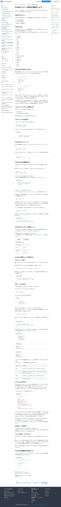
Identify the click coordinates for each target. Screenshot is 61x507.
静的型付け (4, 18)
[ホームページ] (16, 4)
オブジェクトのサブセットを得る (7, 90)
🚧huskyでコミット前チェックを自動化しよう (7, 49)
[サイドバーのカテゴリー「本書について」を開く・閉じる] (13, 6)
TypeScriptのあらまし (5, 7)
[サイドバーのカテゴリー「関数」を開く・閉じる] (13, 56)
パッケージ (4, 79)
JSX (2, 61)
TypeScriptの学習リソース (6, 110)
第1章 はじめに (7, 491)
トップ (2, 4)
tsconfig (3, 75)
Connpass (47, 492)
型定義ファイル (4, 77)
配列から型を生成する (6, 105)
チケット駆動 (33, 495)
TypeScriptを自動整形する (55, 15)
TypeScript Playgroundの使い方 (7, 112)
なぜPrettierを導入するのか (55, 8)
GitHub (38, 1)
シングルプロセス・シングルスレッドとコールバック (7, 69)
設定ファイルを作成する (55, 24)
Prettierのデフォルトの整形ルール (55, 18)
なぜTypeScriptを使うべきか (7, 16)
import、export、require (6, 67)
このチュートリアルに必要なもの (55, 10)
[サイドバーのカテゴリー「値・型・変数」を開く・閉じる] (13, 53)
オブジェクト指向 (5, 60)
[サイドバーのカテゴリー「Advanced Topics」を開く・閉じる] (13, 81)
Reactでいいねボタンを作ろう (7, 31)
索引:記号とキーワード (5, 108)
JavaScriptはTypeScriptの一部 (7, 11)
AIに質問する (46, 1)
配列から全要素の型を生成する (7, 107)
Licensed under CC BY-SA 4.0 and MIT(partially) (37, 504)
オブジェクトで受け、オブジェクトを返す (7, 92)
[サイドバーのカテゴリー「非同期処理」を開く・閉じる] (13, 58)
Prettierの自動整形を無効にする (55, 33)
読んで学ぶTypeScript (5, 51)
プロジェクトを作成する (54, 12)
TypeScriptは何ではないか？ (7, 24)
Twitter (46, 495)
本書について (3, 6)
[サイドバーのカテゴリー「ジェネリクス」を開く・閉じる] (13, 74)
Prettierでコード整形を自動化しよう (7, 43)
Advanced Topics (5, 81)
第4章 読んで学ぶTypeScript (9, 495)
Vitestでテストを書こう (6, 37)
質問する (16, 471)
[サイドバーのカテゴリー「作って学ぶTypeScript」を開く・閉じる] (13, 26)
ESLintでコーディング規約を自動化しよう (7, 46)
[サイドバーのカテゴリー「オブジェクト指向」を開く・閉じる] (13, 60)
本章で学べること (53, 5)
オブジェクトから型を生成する (7, 97)
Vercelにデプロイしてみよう (7, 36)
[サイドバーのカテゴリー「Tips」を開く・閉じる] (13, 83)
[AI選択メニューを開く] (50, 1)
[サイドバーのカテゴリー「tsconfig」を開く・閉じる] (13, 75)
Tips (2, 82)
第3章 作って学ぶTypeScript (9, 494)
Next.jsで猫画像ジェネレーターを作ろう (7, 34)
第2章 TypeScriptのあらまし (9, 492)
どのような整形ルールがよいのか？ (55, 31)
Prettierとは (53, 6)
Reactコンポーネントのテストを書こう (7, 40)
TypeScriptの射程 (5, 22)
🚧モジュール (4, 65)
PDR (32, 502)
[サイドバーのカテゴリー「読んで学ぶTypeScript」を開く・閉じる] (13, 51)
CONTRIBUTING (34, 492)
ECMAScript (4, 20)
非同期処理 (4, 58)
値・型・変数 (4, 52)
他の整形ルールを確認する (55, 28)
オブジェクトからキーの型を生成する (7, 100)
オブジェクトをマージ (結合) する (7, 87)
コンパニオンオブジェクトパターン (7, 95)
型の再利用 (4, 72)
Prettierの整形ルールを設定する (55, 21)
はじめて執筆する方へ (35, 494)
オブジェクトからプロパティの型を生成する (7, 103)
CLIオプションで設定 (55, 22)
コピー (47, 76)
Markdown (33, 500)
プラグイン (28, 418)
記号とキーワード (21, 491)
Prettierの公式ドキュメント (39, 234)
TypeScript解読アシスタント (23, 492)
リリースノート (7, 499)
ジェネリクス (4, 73)
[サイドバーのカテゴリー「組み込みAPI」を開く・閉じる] (13, 63)
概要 (32, 491)
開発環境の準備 (4, 27)
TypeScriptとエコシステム (6, 15)
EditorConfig (21, 384)
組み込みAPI (4, 63)
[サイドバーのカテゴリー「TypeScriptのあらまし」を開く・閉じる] (13, 8)
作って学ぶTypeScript (5, 26)
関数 (2, 56)
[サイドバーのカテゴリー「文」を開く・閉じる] (13, 54)
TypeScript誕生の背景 (6, 13)
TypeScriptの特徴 (5, 9)
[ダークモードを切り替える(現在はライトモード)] (52, 1)
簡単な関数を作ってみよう (6, 29)
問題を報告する (17, 475)
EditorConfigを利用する (55, 25)
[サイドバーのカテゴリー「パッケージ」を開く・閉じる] (13, 79)
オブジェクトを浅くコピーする (7, 84)
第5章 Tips (6, 497)
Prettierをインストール (54, 14)
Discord (46, 494)
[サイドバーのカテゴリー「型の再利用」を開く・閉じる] (13, 72)
